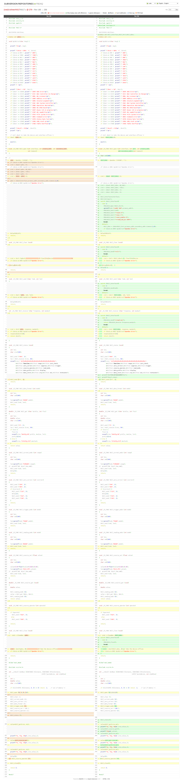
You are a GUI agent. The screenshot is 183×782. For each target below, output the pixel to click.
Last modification (121, 13)
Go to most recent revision (56, 13)
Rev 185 (44, 13)
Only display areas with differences (77, 13)
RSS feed (140, 13)
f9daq (39, 4)
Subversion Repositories (19, 4)
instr (13, 10)
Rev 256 (136, 16)
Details (105, 13)
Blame (111, 13)
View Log (131, 13)
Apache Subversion (92, 779)
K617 (18, 10)
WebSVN (81, 779)
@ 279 (29, 10)
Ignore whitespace (95, 13)
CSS (109, 779)
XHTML (104, 779)
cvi (10, 10)
